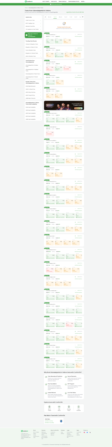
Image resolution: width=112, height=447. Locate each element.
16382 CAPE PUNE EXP (50, 222)
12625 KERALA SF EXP (50, 236)
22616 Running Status (78, 77)
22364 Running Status (78, 128)
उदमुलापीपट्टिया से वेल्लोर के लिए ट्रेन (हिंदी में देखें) (75, 12)
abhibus (62, 433)
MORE (82, 1)
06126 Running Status (78, 36)
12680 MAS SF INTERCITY (51, 89)
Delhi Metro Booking (49, 420)
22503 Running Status (78, 63)
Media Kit (52, 433)
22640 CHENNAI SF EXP (50, 263)
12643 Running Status (78, 333)
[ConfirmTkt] (24, 431)
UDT (49, 210)
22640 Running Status (78, 265)
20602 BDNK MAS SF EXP (51, 249)
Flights (34, 433)
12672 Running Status (78, 306)
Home (26, 7)
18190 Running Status (78, 142)
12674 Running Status (78, 319)
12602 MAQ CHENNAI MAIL (51, 290)
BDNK (49, 251)
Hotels (34, 434)
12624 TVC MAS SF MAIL (50, 345)
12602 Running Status (78, 292)
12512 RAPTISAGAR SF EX (51, 181)
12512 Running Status (78, 183)
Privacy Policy (69, 432)
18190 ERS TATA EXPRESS (51, 140)
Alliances (52, 434)
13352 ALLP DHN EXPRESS (51, 154)
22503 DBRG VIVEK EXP (50, 61)
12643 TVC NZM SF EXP (50, 331)
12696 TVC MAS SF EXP (50, 48)
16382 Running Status (78, 224)
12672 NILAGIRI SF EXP (50, 304)
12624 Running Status (78, 347)
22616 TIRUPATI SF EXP (50, 75)
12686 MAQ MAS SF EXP (50, 358)
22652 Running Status (78, 210)
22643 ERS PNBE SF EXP (50, 277)
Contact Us (53, 432)
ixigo (62, 432)
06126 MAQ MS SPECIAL (50, 34)
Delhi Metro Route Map (49, 422)
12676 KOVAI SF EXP (50, 167)
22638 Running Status (78, 115)
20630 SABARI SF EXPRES (51, 195)
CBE (49, 50)
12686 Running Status (78, 360)
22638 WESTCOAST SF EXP (51, 113)
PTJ (49, 36)
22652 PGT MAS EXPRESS (51, 208)
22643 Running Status (78, 278)
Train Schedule (62, 1)
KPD (59, 36)
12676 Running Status (78, 169)
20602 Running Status (78, 251)
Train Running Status (73, 1)
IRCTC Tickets (46, 1)
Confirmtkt (79, 432)
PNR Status (54, 1)
